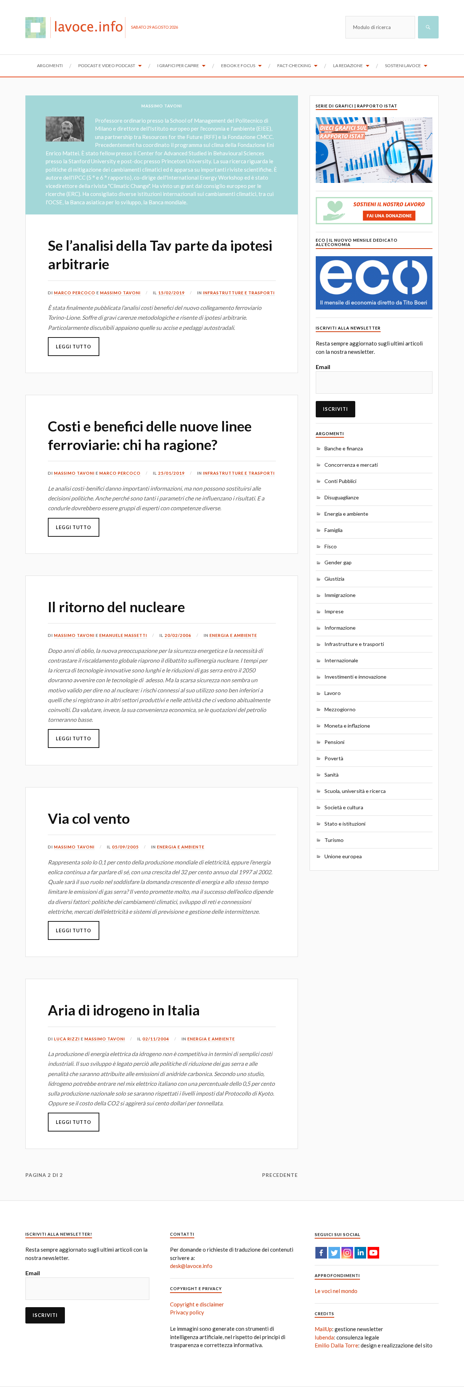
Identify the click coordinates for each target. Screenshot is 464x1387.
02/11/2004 (155, 1038)
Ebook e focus (238, 65)
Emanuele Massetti (123, 635)
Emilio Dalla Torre (336, 1345)
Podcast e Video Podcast (106, 65)
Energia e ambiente (233, 635)
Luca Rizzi (67, 1038)
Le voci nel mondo (336, 1291)
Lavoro (332, 693)
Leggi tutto (73, 346)
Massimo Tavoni (120, 292)
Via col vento (89, 818)
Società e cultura (343, 807)
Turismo (334, 840)
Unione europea (343, 856)
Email (323, 366)
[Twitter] (334, 1253)
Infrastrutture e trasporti (239, 292)
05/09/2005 (125, 846)
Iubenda (324, 1337)
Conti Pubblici (340, 481)
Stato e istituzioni (344, 824)
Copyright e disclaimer (197, 1304)
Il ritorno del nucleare (116, 606)
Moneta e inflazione (347, 726)
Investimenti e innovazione (355, 677)
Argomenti (50, 65)
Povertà (333, 758)
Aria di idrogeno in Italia (124, 1010)
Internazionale (341, 660)
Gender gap (338, 562)
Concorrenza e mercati (351, 465)
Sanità (331, 775)
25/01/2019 (171, 473)
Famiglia (333, 530)
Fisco (330, 546)
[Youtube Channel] (373, 1253)
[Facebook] (321, 1253)
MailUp (323, 1329)
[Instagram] (347, 1253)
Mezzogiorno (340, 709)
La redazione (348, 65)
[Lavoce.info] (78, 27)
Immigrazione (340, 595)
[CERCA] (428, 27)
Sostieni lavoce (403, 65)
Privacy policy (187, 1312)
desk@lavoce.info (191, 1266)
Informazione (340, 628)
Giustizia (334, 579)
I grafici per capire (178, 65)
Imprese (334, 611)
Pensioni (334, 742)
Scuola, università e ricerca (355, 791)
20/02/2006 (178, 635)
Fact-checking (294, 65)
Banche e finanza (343, 448)
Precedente (280, 1175)
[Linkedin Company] (360, 1253)
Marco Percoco (74, 292)
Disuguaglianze (341, 497)
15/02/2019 (171, 292)
